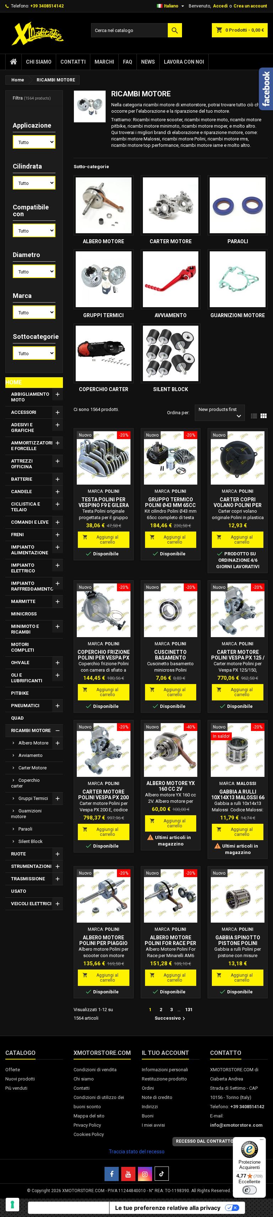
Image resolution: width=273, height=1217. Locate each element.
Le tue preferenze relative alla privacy (167, 1207)
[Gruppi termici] (104, 279)
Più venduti (16, 1088)
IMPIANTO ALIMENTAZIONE (29, 549)
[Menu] (261, 1141)
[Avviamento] (171, 279)
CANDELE (21, 491)
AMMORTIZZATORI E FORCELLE (32, 445)
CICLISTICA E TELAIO (25, 506)
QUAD (17, 718)
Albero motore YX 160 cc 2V (170, 786)
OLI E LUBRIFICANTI (26, 677)
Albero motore (33, 743)
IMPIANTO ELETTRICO (23, 567)
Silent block (30, 841)
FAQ (127, 62)
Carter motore (32, 767)
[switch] (249, 1190)
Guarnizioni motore (26, 813)
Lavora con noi (184, 62)
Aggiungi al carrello (100, 539)
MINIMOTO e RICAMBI (25, 629)
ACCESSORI (23, 412)
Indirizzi (150, 1106)
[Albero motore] (104, 205)
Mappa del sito (89, 1116)
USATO (18, 891)
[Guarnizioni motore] (238, 279)
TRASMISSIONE (28, 878)
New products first (221, 414)
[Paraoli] (238, 205)
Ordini (148, 1088)
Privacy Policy (87, 1125)
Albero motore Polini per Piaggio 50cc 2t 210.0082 (103, 943)
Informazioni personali (165, 1069)
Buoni (148, 1116)
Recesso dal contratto (205, 1141)
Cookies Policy (89, 1134)
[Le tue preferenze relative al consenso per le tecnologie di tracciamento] (12, 1204)
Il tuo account (165, 1053)
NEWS (148, 62)
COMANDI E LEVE (29, 522)
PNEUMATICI (25, 705)
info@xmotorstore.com (236, 1125)
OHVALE (20, 662)
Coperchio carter (25, 783)
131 (189, 1009)
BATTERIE (21, 479)
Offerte (12, 1069)
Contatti (73, 62)
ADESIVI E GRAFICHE (22, 427)
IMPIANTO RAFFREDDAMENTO (32, 586)
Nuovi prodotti (20, 1079)
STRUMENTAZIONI (31, 866)
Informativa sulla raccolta (68, 1207)
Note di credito (157, 1097)
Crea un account (250, 6)
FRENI (17, 534)
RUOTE (18, 853)
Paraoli (25, 829)
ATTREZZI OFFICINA (22, 463)
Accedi (220, 6)
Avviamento (30, 755)
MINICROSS (24, 613)
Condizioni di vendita (95, 1069)
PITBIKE (19, 693)
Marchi (104, 62)
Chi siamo (39, 62)
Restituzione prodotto (164, 1079)
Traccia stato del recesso (137, 1151)
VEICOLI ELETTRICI (31, 903)
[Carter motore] (171, 205)
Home (13, 382)
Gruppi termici (33, 798)
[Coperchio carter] (104, 354)
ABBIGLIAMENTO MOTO (30, 396)
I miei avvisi (153, 1125)
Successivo (171, 1018)
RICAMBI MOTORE (30, 730)
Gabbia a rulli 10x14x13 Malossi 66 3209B (237, 797)
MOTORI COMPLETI (22, 647)
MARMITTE (23, 601)
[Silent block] (171, 354)
